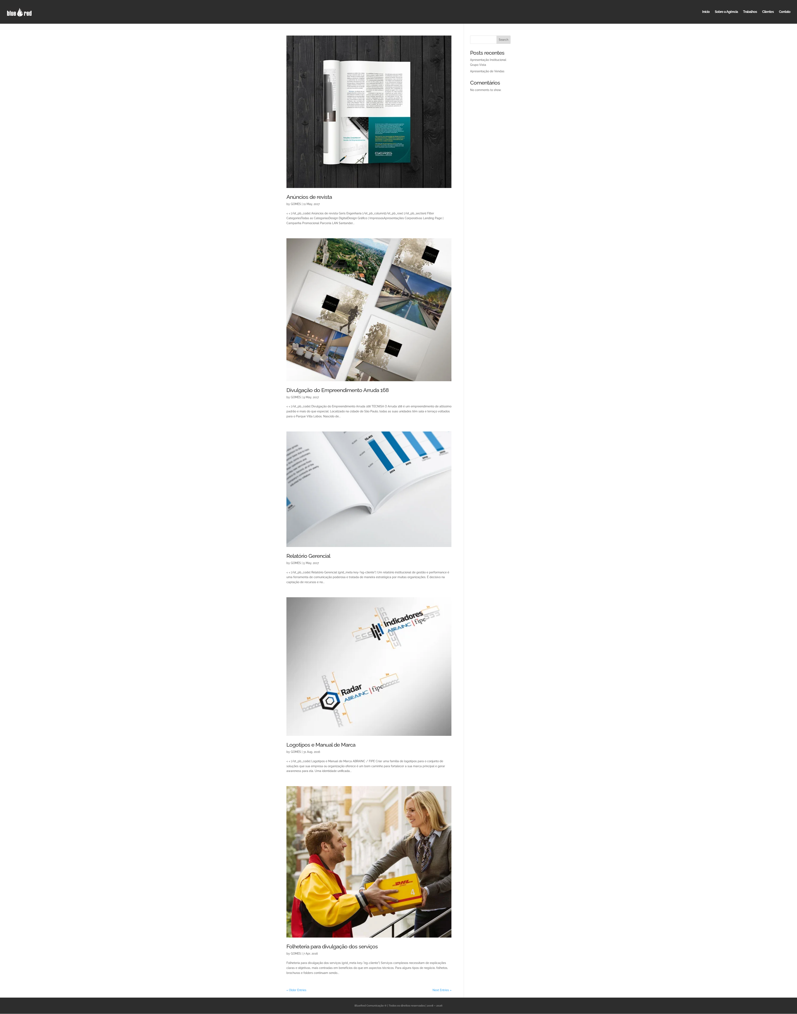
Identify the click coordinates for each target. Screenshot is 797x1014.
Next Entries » (442, 990)
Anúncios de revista (309, 197)
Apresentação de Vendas (487, 71)
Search (503, 39)
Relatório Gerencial (308, 556)
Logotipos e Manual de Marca (320, 745)
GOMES (296, 204)
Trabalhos (750, 12)
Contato (784, 12)
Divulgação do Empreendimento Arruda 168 (337, 390)
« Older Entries (296, 990)
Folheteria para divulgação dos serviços (332, 946)
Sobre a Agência (726, 12)
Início (706, 12)
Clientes (768, 12)
